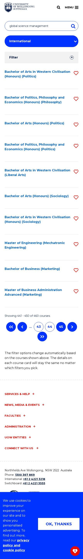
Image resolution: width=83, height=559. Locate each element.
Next (72, 327)
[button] (76, 73)
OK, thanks (59, 524)
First (11, 327)
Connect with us (19, 448)
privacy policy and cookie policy (16, 545)
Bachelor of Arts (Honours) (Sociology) (37, 196)
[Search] (58, 7)
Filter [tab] (13, 57)
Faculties (13, 415)
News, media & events (22, 405)
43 (38, 327)
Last (42, 336)
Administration (18, 426)
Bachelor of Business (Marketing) (32, 269)
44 (49, 327)
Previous (22, 327)
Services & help (17, 394)
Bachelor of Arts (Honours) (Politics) (34, 123)
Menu (69, 7)
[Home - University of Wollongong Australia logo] (20, 7)
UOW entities (15, 437)
